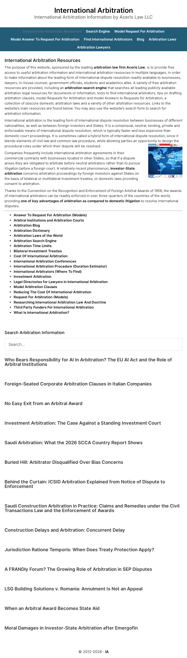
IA (107, 651)
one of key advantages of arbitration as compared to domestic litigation (80, 201)
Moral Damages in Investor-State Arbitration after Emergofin (71, 628)
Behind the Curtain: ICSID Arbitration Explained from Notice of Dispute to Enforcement (85, 484)
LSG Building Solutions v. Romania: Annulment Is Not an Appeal (74, 589)
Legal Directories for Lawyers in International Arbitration (61, 282)
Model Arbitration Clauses (35, 287)
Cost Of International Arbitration (41, 256)
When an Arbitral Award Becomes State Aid (52, 608)
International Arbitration (93, 10)
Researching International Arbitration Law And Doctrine (60, 302)
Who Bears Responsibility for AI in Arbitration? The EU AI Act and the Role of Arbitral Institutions (88, 362)
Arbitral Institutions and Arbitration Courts (49, 220)
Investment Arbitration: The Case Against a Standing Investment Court (83, 423)
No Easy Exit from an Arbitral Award (44, 403)
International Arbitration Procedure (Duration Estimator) (60, 266)
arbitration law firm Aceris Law (119, 67)
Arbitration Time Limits (33, 246)
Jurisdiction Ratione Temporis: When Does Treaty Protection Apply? (79, 549)
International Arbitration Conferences (45, 261)
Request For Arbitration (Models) (41, 297)
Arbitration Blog (27, 225)
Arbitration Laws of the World (38, 235)
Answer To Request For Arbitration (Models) (50, 215)
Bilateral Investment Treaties (38, 251)
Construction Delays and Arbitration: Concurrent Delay (65, 530)
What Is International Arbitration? (41, 312)
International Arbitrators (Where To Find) (48, 271)
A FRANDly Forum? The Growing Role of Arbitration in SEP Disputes (78, 569)
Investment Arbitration (32, 276)
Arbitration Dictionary (32, 230)
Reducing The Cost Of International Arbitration (52, 292)
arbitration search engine (86, 88)
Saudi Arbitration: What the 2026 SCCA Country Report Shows (74, 442)
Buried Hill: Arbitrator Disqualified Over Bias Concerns (64, 462)
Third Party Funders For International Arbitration (54, 307)
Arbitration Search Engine (35, 241)
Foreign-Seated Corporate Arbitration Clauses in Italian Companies (78, 384)
